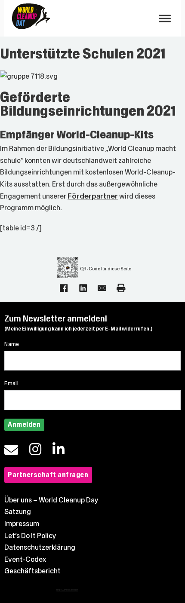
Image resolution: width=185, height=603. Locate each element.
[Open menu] (164, 18)
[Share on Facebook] (63, 288)
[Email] (102, 288)
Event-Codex (25, 559)
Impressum (21, 523)
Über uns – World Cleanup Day (51, 500)
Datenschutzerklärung (39, 547)
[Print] (121, 288)
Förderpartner (93, 196)
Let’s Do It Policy (30, 535)
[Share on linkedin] (83, 288)
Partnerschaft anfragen (48, 474)
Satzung (17, 511)
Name (11, 344)
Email (11, 383)
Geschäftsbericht (32, 571)
